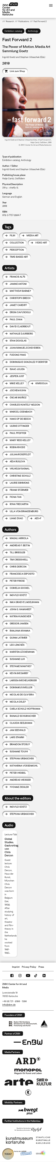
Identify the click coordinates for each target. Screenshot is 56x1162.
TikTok (36, 975)
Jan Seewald (18, 730)
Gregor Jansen (19, 623)
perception (17, 249)
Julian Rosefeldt (20, 454)
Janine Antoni (18, 284)
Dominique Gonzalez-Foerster (29, 362)
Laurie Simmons (19, 482)
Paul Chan (16, 319)
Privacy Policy (29, 967)
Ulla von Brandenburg (24, 511)
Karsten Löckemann (22, 652)
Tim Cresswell (19, 559)
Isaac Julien (17, 369)
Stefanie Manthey (21, 666)
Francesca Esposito (22, 573)
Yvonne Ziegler (19, 787)
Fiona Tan (16, 497)
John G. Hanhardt (20, 609)
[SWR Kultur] (44, 1081)
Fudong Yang (18, 355)
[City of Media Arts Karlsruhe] (41, 1153)
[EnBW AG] (28, 1042)
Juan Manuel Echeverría (25, 347)
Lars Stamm (17, 737)
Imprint (16, 967)
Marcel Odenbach (21, 411)
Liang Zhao (16, 518)
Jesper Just (17, 376)
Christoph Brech (20, 298)
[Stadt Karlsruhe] (44, 1023)
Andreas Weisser (20, 780)
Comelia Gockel (20, 588)
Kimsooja (41, 383)
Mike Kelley (17, 383)
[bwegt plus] (28, 1111)
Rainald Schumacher (23, 716)
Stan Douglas (18, 340)
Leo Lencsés (17, 645)
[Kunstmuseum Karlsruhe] (19, 1140)
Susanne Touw (19, 751)
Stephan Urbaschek (22, 758)
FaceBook (12, 975)
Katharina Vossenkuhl (24, 765)
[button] (28, 107)
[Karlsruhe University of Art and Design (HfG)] (28, 1129)
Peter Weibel (18, 773)
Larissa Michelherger (23, 680)
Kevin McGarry (19, 673)
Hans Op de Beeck (20, 419)
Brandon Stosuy (20, 744)
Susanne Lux (17, 659)
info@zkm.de (9, 1004)
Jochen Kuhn (18, 390)
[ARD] (28, 1060)
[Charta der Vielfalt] (20, 1153)
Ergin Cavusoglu (20, 312)
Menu (51, 5)
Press (41, 967)
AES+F (38, 518)
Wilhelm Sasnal (20, 468)
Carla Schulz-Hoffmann (25, 708)
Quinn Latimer (18, 637)
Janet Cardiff (18, 305)
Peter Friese (17, 580)
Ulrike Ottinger (19, 426)
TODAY (8, 1154)
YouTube (28, 975)
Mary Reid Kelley (20, 440)
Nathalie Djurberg (21, 333)
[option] (10, 893)
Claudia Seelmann (21, 723)
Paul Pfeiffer (18, 433)
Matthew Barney (20, 291)
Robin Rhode (17, 447)
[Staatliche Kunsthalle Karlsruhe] (43, 1140)
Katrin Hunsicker (20, 616)
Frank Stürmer (19, 490)
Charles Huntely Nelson (25, 404)
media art (33, 235)
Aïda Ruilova (17, 461)
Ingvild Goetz (18, 595)
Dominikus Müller (21, 687)
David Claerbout (20, 326)
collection (17, 242)
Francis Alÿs (17, 276)
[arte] (18, 1081)
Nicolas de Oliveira (22, 694)
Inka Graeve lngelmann (24, 602)
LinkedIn (44, 975)
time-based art (19, 256)
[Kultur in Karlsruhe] (28, 1092)
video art (41, 242)
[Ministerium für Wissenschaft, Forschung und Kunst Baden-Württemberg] (22, 1023)
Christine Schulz (20, 475)
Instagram (20, 975)
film (12, 235)
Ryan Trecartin (19, 504)
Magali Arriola (19, 538)
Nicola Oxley (18, 701)
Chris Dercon (18, 566)
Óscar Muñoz (18, 397)
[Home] (12, 9)
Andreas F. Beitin (20, 545)
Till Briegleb (17, 552)
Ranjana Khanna (20, 630)
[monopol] (28, 1071)
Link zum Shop (17, 71)
